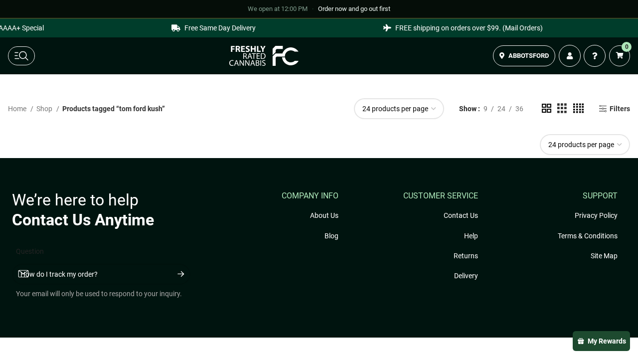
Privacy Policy (596, 215)
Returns (466, 256)
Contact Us (461, 215)
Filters (620, 109)
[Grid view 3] (562, 108)
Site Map (604, 256)
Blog (331, 236)
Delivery (466, 276)
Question (30, 251)
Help (471, 236)
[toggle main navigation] (21, 55)
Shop (45, 109)
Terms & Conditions (588, 236)
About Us (324, 215)
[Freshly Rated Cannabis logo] (264, 56)
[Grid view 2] (546, 108)
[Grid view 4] (578, 108)
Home (18, 109)
